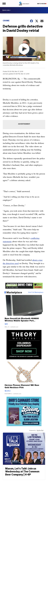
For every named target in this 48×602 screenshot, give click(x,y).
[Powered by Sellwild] (40, 430)
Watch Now (41, 3)
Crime (6, 20)
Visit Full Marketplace (35, 292)
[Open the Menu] (4, 3)
